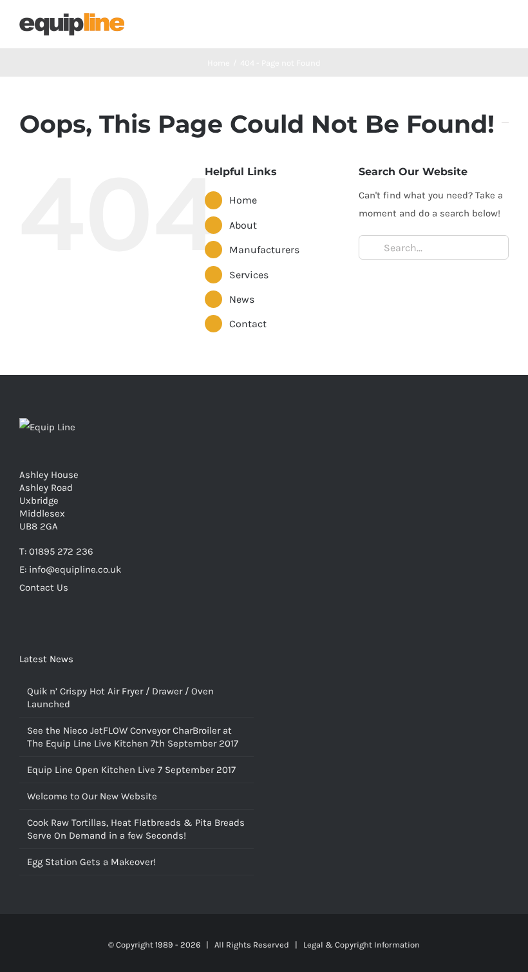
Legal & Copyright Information (361, 944)
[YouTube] (40, 638)
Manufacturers (264, 249)
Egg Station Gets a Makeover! (91, 862)
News (241, 299)
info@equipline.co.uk (75, 569)
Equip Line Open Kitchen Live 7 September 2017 (131, 770)
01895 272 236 (61, 551)
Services (249, 275)
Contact (248, 324)
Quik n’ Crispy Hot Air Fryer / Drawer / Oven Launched (120, 697)
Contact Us (43, 587)
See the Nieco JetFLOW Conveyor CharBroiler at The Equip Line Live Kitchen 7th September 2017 (132, 737)
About (243, 225)
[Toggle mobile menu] (503, 26)
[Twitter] (23, 638)
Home (243, 200)
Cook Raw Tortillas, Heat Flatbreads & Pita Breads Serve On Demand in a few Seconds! (136, 829)
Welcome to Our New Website (92, 796)
